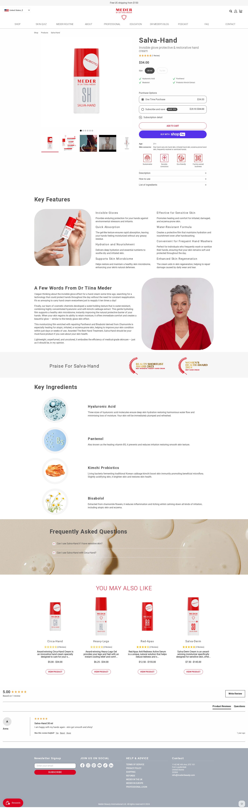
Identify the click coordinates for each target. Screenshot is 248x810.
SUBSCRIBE (55, 772)
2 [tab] (83, 130)
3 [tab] (85, 130)
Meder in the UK (134, 779)
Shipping (130, 772)
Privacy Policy (133, 768)
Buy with (165, 134)
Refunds (130, 776)
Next (126, 84)
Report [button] (62, 733)
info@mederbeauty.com (183, 775)
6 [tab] (92, 130)
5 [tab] (90, 130)
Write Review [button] (235, 693)
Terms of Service (135, 764)
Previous (46, 84)
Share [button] (68, 733)
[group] (18, 691)
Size (141, 70)
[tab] (222, 707)
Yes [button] (57, 733)
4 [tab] (88, 130)
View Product (55, 672)
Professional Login (136, 787)
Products (44, 33)
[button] (173, 56)
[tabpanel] (86, 82)
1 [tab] (81, 130)
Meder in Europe (134, 783)
